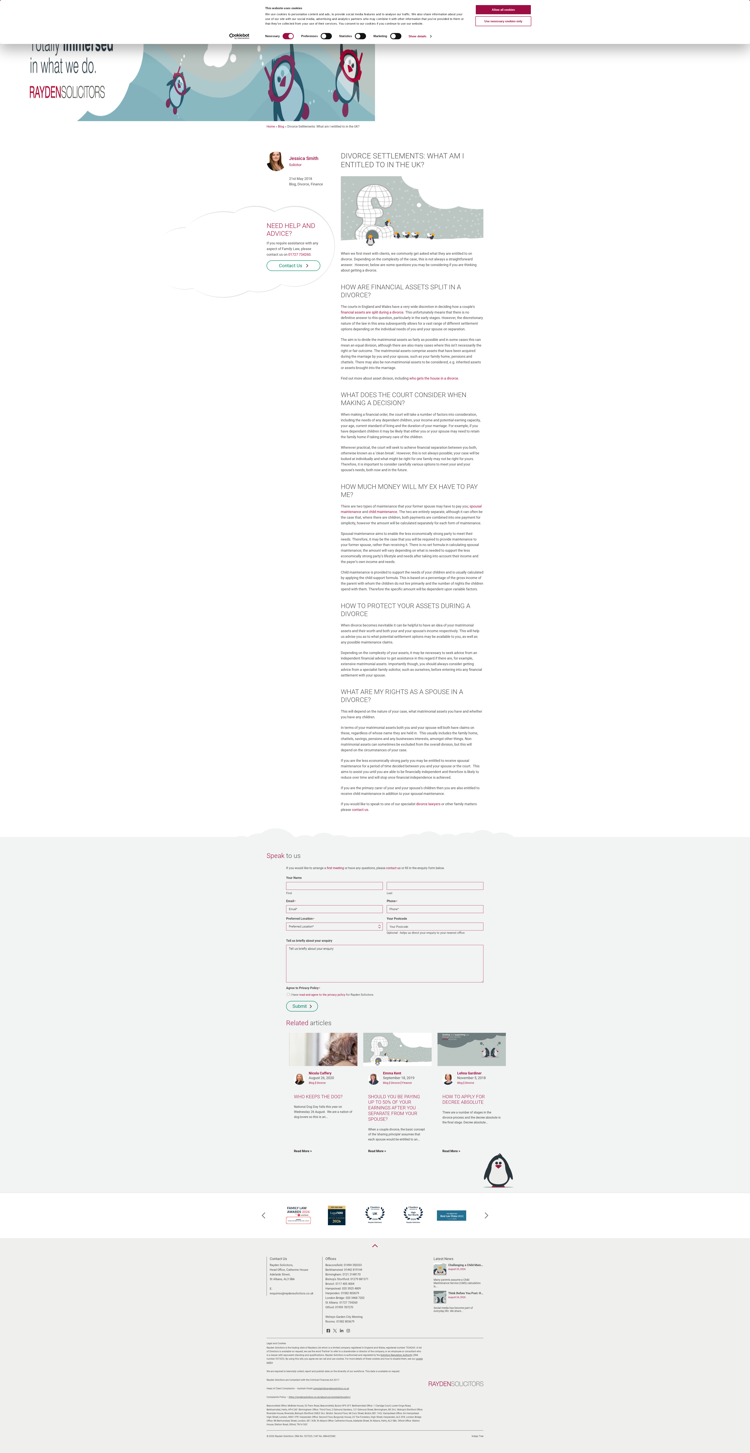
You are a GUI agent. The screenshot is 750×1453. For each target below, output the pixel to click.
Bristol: (330, 1284)
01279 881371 (359, 1279)
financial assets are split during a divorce (372, 312)
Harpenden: (332, 1293)
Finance (407, 1082)
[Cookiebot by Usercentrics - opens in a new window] (239, 36)
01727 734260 (299, 254)
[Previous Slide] (263, 1215)
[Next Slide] (486, 1215)
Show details (417, 36)
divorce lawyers (428, 804)
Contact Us (291, 265)
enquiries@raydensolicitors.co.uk (291, 1293)
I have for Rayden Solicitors (332, 994)
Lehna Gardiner (469, 1073)
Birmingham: (333, 1274)
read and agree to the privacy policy (322, 994)
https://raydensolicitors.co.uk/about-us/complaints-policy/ (320, 1397)
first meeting (335, 868)
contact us (393, 868)
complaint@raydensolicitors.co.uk (331, 1388)
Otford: (329, 1307)
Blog (281, 126)
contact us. (360, 810)
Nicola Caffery (320, 1073)
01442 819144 (353, 1270)
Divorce (321, 1082)
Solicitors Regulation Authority (396, 1355)
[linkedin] (342, 1331)
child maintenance (383, 512)
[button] (375, 1245)
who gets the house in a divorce (433, 378)
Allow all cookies (503, 9)
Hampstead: (333, 1288)
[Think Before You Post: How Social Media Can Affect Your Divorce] (440, 1298)
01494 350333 (353, 1265)
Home (271, 126)
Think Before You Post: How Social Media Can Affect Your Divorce (465, 1293)
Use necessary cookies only (503, 21)
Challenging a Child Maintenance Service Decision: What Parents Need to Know (465, 1265)
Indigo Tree (477, 1436)
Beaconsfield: (334, 1265)
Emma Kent (392, 1073)
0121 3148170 (352, 1274)
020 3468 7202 (355, 1298)
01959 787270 (344, 1307)
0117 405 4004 (345, 1284)
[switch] (326, 36)
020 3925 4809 (351, 1288)
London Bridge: (335, 1298)
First (289, 893)
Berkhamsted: (334, 1270)
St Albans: (332, 1302)
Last (389, 893)
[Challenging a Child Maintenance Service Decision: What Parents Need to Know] (440, 1270)
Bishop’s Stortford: (337, 1279)
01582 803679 (350, 1293)
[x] (335, 1331)
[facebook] (328, 1331)
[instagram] (348, 1331)
